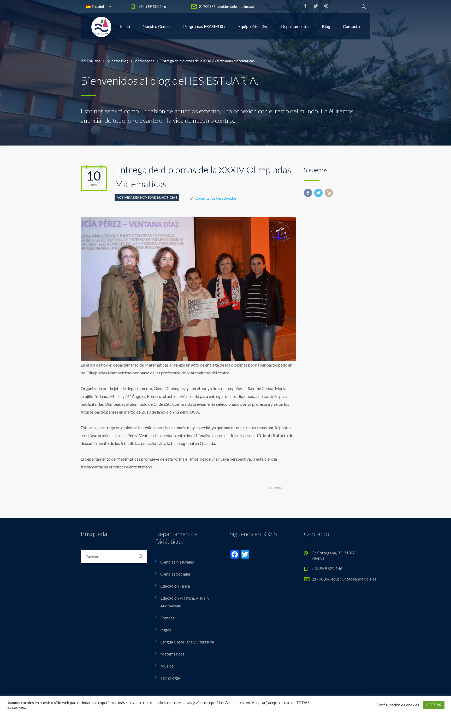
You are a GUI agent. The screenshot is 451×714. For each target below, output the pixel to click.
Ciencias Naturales (177, 561)
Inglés (165, 629)
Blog (326, 26)
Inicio (125, 26)
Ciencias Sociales (175, 573)
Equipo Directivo (253, 26)
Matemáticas (172, 653)
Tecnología (170, 677)
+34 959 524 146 (152, 6)
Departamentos (295, 26)
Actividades (128, 197)
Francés (167, 617)
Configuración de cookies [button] (397, 705)
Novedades (150, 197)
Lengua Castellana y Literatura (187, 641)
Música (167, 665)
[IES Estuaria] (101, 26)
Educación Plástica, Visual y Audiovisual (184, 601)
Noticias (169, 197)
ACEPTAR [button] (433, 705)
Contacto (351, 26)
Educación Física (175, 585)
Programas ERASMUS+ (204, 26)
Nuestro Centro (157, 26)
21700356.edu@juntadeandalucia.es (227, 6)
